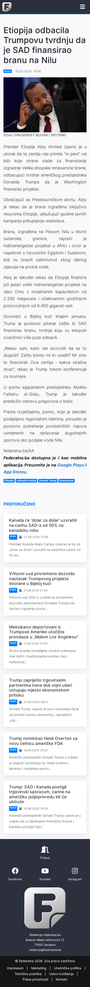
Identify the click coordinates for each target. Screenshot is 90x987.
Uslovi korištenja (62, 974)
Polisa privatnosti (36, 979)
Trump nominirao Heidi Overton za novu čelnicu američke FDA (43, 741)
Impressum (15, 968)
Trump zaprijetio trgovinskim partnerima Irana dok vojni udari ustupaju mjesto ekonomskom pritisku (40, 688)
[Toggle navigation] (82, 7)
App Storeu (14, 471)
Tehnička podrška (28, 974)
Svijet (7, 71)
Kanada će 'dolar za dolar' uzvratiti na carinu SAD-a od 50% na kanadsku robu (43, 525)
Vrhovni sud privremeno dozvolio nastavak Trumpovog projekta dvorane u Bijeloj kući (42, 578)
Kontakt (61, 979)
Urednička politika (68, 968)
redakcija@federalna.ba (45, 950)
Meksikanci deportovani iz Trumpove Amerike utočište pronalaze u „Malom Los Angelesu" (43, 632)
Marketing (39, 968)
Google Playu (70, 465)
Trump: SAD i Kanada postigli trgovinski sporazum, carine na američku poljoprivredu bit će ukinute (39, 794)
